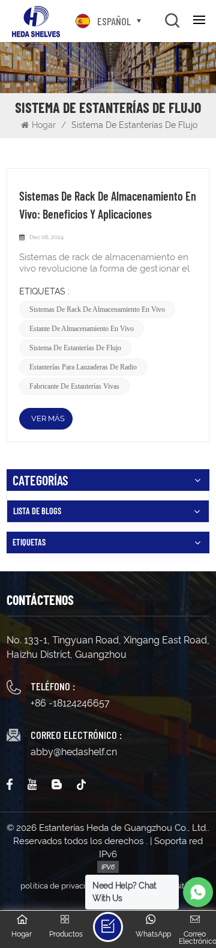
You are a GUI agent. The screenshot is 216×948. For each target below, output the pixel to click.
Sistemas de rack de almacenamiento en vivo (97, 309)
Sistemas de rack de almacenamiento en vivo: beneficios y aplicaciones (107, 205)
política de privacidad (59, 885)
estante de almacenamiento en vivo (81, 328)
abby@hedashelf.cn (74, 752)
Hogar (45, 125)
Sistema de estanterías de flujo (75, 348)
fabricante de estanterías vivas (74, 386)
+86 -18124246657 (70, 703)
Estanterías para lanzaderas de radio (83, 367)
